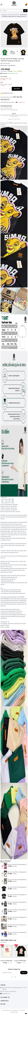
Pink (6, 78)
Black (2, 78)
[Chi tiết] (3, 951)
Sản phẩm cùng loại (8, 940)
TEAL (10, 78)
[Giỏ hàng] (26, 5)
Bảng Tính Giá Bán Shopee (6, 108)
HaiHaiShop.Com (6, 993)
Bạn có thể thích (6, 861)
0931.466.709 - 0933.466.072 (9, 991)
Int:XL (5, 84)
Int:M (10, 84)
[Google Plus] (15, 976)
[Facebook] (12, 976)
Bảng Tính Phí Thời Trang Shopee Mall (9, 109)
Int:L (2, 84)
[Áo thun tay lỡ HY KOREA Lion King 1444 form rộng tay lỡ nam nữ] (14, 34)
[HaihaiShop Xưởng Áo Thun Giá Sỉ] (14, 3)
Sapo (17, 1012)
